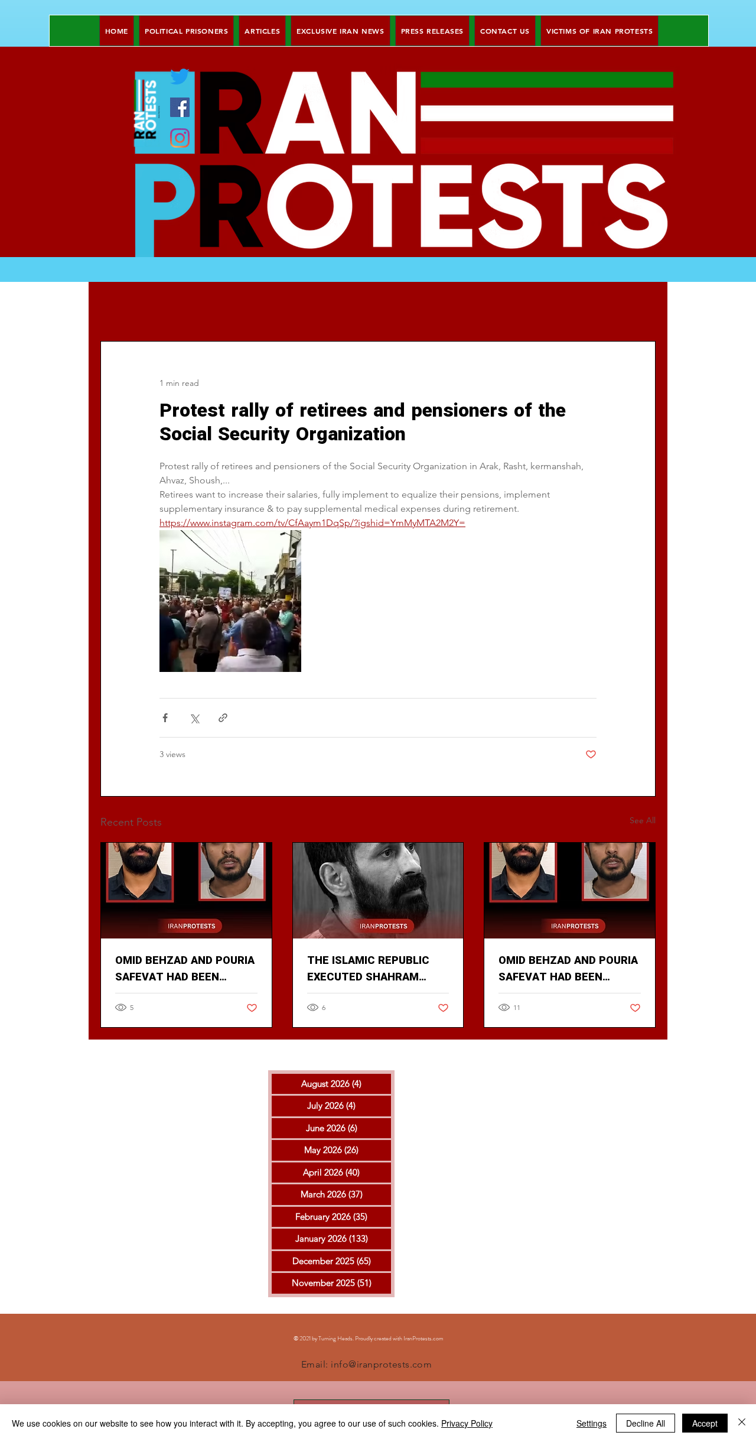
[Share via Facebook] (165, 717)
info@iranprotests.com (381, 1364)
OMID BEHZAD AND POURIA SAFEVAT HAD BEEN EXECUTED (185, 969)
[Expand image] (230, 601)
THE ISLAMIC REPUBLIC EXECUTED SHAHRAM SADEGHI (368, 969)
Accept (705, 1423)
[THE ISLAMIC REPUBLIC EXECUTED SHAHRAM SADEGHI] (378, 890)
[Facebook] (180, 107)
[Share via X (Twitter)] (194, 717)
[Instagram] (180, 138)
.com (438, 1338)
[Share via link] (223, 717)
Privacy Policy (467, 1423)
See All (643, 820)
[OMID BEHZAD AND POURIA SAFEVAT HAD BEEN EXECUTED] (186, 890)
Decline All (645, 1423)
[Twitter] (180, 76)
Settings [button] (591, 1423)
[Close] (742, 1423)
